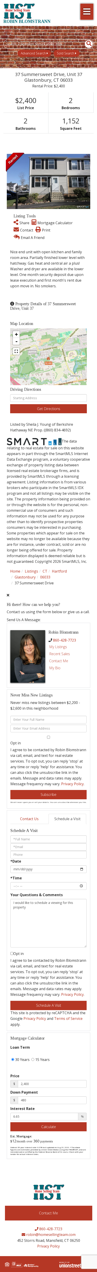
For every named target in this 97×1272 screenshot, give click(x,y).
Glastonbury (25, 577)
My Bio (54, 667)
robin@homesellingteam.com (50, 1234)
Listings (31, 571)
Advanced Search (33, 53)
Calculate (48, 1126)
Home (15, 571)
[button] (86, 44)
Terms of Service (68, 1018)
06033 (45, 577)
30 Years (22, 1059)
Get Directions (48, 408)
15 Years (42, 1059)
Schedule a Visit (67, 818)
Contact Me (58, 660)
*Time (16, 878)
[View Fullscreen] (16, 351)
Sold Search (65, 53)
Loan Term (20, 1047)
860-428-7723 (64, 640)
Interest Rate (22, 1108)
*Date (15, 861)
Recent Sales (59, 653)
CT (45, 571)
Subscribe (48, 794)
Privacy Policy (72, 783)
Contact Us (29, 818)
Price (14, 1075)
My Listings (58, 646)
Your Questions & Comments (36, 894)
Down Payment (24, 1092)
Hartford (59, 571)
